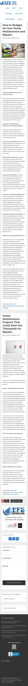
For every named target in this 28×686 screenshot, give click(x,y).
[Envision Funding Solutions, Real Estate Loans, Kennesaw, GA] (14, 654)
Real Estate (13, 490)
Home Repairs (19, 306)
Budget (12, 306)
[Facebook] (10, 538)
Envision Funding (14, 3)
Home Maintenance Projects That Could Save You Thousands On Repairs (12, 323)
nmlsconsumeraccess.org (14, 642)
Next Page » (18, 501)
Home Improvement (16, 492)
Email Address (7, 558)
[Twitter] (17, 538)
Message (5, 566)
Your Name (6, 550)
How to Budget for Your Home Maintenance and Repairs (14, 29)
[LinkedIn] (13, 538)
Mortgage (6, 308)
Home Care (13, 304)
